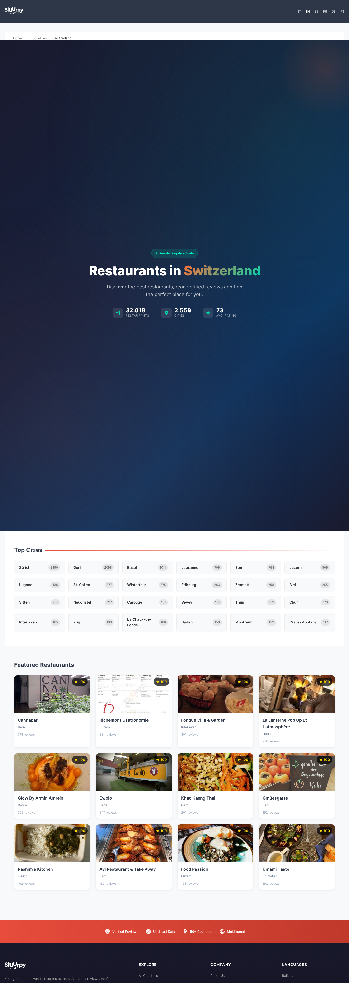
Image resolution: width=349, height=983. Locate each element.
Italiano (287, 976)
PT (342, 11)
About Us (217, 976)
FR (325, 11)
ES (316, 11)
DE (334, 11)
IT (299, 11)
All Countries (148, 976)
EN (308, 11)
